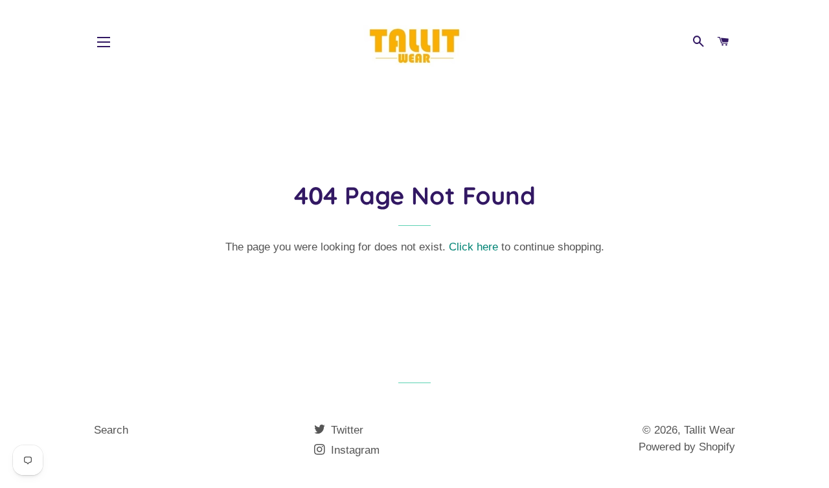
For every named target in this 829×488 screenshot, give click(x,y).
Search (111, 430)
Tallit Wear (709, 430)
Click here (473, 247)
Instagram (354, 450)
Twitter (345, 430)
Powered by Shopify (687, 447)
